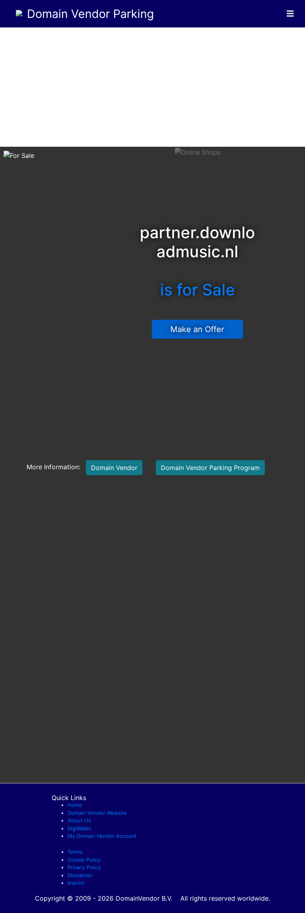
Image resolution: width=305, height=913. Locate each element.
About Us (79, 820)
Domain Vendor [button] (114, 468)
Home (75, 805)
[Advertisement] (152, 87)
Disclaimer (80, 875)
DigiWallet (79, 828)
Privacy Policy (84, 867)
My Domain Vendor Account (102, 836)
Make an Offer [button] (197, 329)
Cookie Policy (84, 860)
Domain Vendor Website (97, 813)
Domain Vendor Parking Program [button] (210, 468)
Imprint (76, 883)
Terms (75, 852)
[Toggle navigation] (290, 14)
